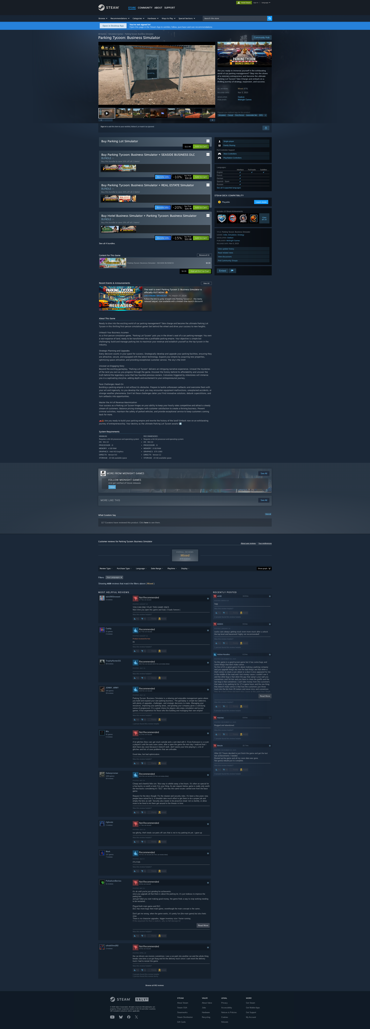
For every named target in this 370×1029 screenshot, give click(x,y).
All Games (102, 34)
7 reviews (109, 857)
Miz (107, 731)
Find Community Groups (228, 260)
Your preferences (265, 543)
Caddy (108, 628)
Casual (230, 115)
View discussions (225, 257)
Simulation (222, 115)
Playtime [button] (171, 568)
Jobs (204, 1008)
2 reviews (109, 634)
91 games (109, 734)
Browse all (204, 255)
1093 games (110, 776)
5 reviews (109, 600)
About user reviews (248, 543)
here (146, 522)
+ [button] (265, 115)
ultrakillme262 (112, 945)
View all (268, 514)
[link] (182, 177)
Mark (108, 851)
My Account (251, 1017)
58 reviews (109, 778)
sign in (255, 3)
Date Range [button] (156, 568)
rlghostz (109, 822)
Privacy (224, 1003)
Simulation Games (115, 34)
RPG (261, 115)
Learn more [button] (261, 202)
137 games (110, 854)
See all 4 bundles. (107, 243)
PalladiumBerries (113, 881)
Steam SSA (182, 1008)
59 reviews (109, 664)
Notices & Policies (229, 1012)
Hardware (206, 1012)
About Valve (207, 1003)
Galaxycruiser (112, 773)
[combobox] (235, 18)
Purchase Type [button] (123, 568)
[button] (103, 18)
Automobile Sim (251, 115)
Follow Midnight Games (124, 479)
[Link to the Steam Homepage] (108, 10)
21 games (109, 631)
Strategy (240, 235)
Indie (225, 235)
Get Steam (250, 1003)
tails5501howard (113, 597)
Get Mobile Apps (253, 1008)
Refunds (224, 1022)
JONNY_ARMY (112, 688)
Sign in (103, 127)
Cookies (224, 1017)
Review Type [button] (105, 568)
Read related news (225, 253)
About (158, 7)
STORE (132, 7)
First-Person (239, 115)
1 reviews (109, 825)
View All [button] (206, 283)
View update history (226, 249)
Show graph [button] (262, 569)
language (265, 3)
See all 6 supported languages (229, 188)
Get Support (251, 1012)
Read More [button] (203, 925)
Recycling (206, 1017)
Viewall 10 (264, 218)
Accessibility (226, 1008)
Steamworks (182, 1012)
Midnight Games (245, 100)
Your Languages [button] (113, 577)
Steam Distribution (185, 1017)
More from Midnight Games (125, 473)
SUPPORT (169, 7)
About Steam (182, 1003)
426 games (110, 691)
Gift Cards (181, 1022)
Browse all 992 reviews (155, 985)
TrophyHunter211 (113, 661)
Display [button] (184, 568)
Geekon (241, 97)
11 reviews (109, 884)
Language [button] (140, 568)
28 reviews (109, 693)
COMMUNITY (145, 7)
